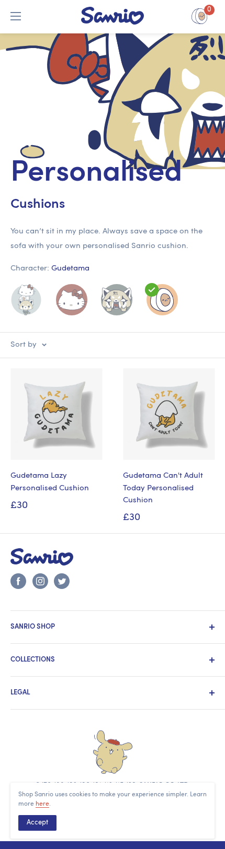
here (42, 804)
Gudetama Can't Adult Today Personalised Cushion (163, 488)
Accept (37, 822)
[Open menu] (15, 16)
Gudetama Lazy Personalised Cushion (49, 482)
